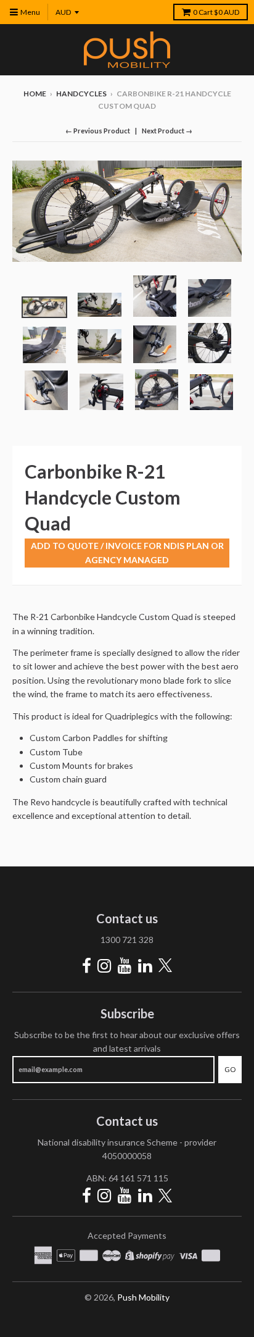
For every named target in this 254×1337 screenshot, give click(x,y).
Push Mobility (143, 1297)
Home (34, 93)
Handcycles (81, 93)
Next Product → (167, 131)
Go (230, 1069)
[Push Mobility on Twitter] (165, 966)
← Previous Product (97, 131)
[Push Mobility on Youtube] (125, 965)
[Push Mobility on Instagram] (104, 965)
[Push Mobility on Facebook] (86, 965)
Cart (216, 12)
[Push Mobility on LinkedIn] (145, 965)
